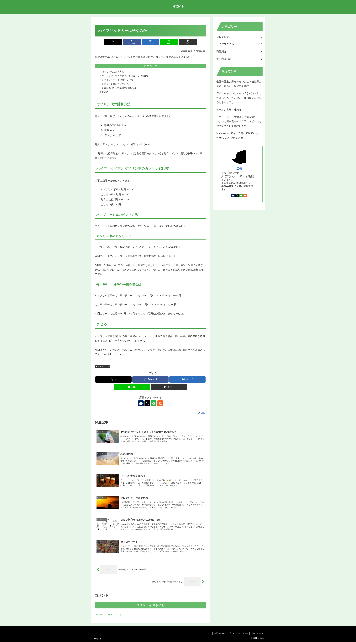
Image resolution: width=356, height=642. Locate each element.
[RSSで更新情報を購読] (160, 403)
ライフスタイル (104, 367)
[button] (188, 42)
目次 (146, 66)
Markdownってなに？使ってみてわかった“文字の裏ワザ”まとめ (238, 135)
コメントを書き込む (150, 605)
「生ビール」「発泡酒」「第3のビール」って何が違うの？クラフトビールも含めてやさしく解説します (238, 121)
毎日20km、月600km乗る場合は (120, 88)
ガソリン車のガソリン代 (116, 84)
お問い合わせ (220, 633)
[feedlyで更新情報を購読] (153, 403)
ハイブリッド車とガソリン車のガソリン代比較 (125, 75)
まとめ (105, 92)
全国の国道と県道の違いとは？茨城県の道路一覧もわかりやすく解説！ (238, 83)
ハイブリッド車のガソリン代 (118, 79)
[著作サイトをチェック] (141, 403)
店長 (239, 168)
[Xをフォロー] (147, 403)
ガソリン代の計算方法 (113, 71)
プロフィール (257, 633)
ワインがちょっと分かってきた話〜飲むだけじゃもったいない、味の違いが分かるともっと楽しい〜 (238, 98)
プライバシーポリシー (238, 633)
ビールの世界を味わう (228, 109)
